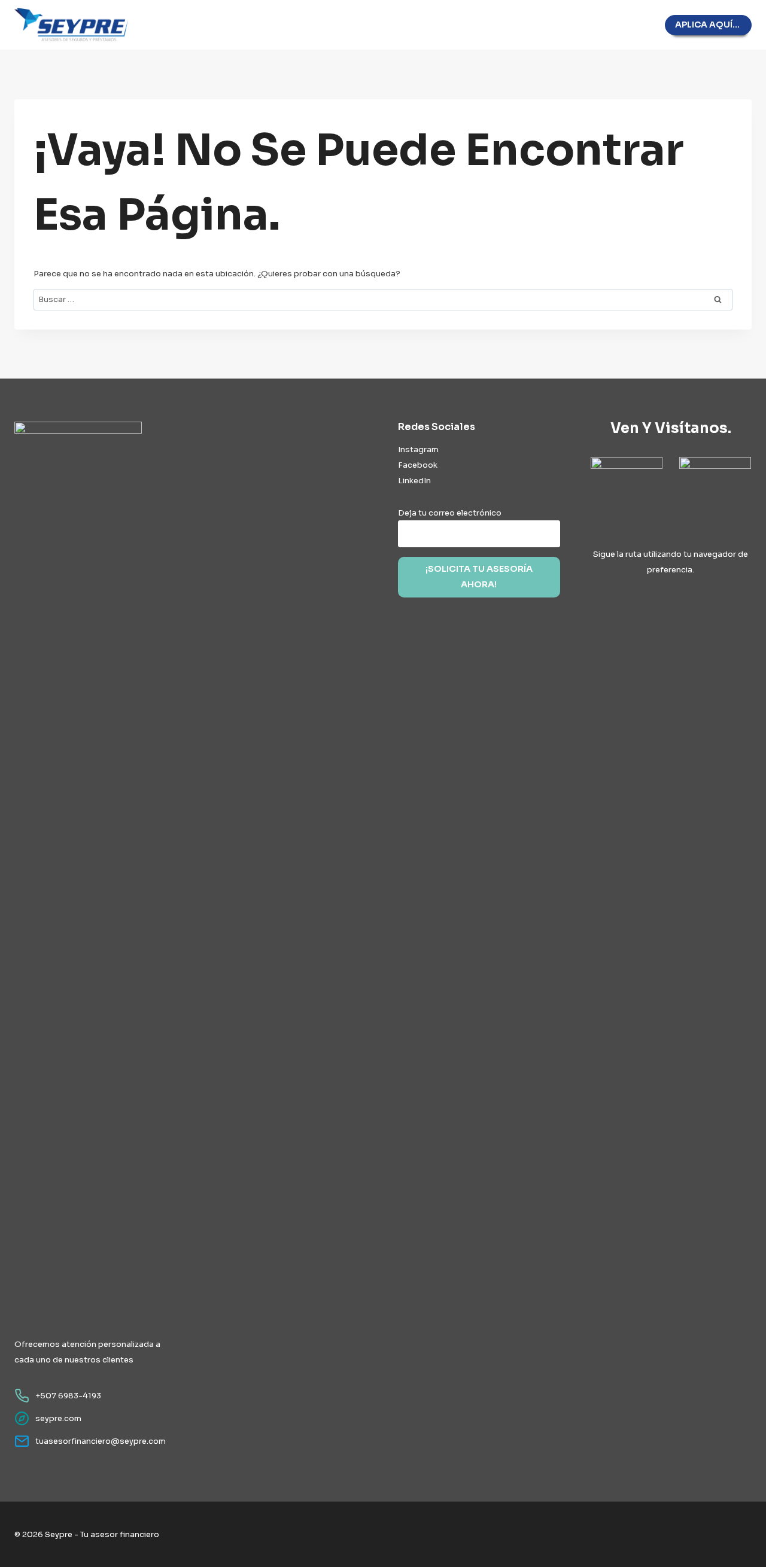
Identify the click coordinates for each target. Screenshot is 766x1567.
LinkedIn (414, 480)
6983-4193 (79, 1396)
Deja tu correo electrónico (449, 513)
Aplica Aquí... (707, 24)
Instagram (418, 449)
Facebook (417, 465)
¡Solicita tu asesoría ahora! (479, 576)
